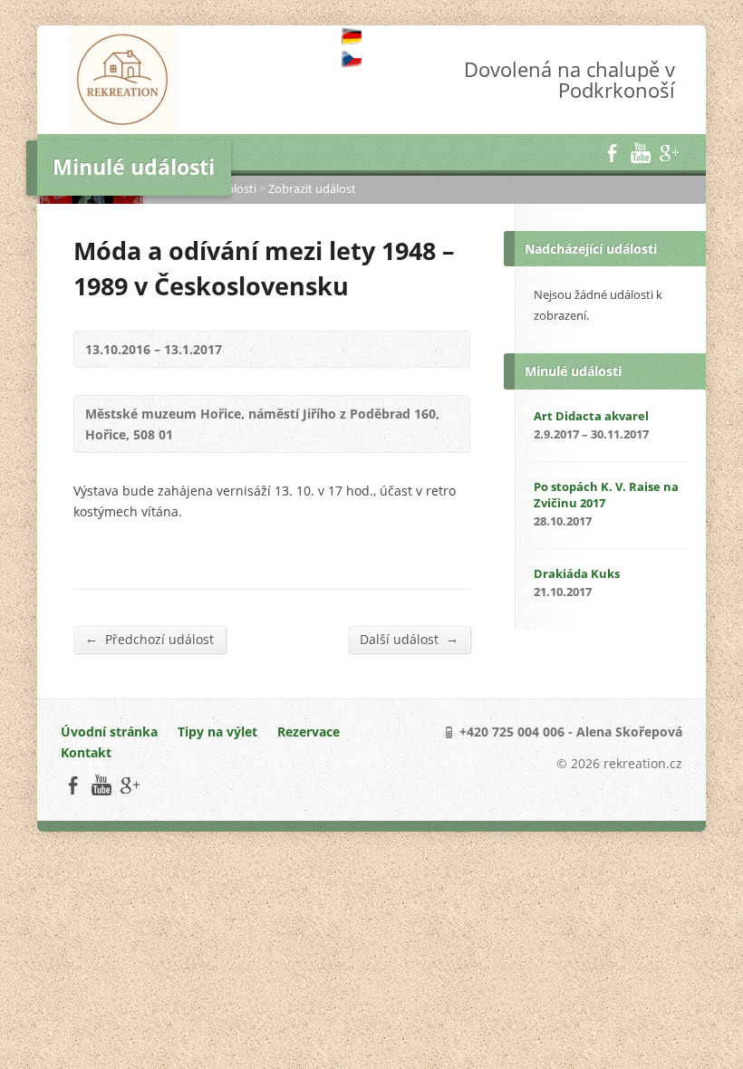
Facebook (612, 152)
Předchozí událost (149, 639)
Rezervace (308, 731)
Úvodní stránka (109, 731)
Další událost (409, 639)
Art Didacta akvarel (591, 416)
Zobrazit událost (312, 188)
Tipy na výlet (217, 731)
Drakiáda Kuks (577, 573)
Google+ (668, 152)
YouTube (640, 152)
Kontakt (86, 752)
